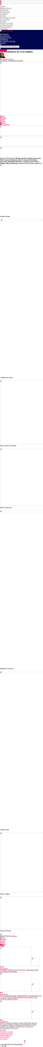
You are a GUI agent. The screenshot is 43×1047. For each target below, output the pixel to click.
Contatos (4, 29)
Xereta (3, 16)
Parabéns (4, 14)
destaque (13, 936)
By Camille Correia (7, 18)
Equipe (3, 21)
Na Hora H (4, 10)
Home (2, 6)
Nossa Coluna (5, 8)
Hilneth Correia (6, 23)
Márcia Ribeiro (6, 27)
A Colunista (4, 19)
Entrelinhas (5, 12)
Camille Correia (6, 25)
